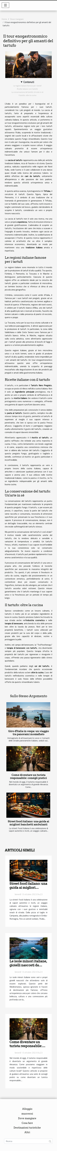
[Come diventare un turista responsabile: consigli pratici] (28, 758)
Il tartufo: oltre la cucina (27, 95)
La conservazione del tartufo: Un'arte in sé (27, 92)
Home (4, 19)
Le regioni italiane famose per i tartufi (27, 85)
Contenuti (28, 82)
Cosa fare (27, 1123)
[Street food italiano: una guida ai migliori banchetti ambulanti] (28, 805)
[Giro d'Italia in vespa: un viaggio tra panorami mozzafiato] (28, 714)
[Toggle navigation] (5, 5)
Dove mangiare (17, 19)
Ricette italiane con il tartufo (27, 89)
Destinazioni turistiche (27, 1127)
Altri (27, 1132)
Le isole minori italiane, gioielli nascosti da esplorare (28, 965)
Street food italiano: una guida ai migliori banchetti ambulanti (28, 823)
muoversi (27, 1113)
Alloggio (27, 1108)
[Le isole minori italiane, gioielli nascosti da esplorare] (28, 948)
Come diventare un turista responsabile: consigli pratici (28, 776)
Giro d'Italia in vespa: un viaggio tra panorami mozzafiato (28, 733)
